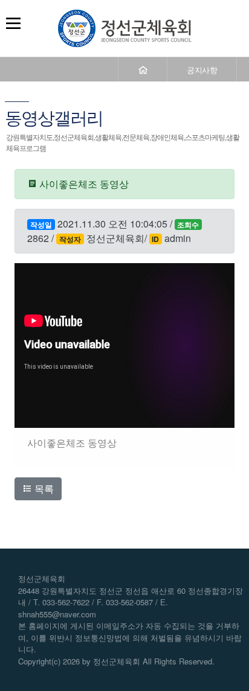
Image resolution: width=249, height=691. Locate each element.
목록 (43, 488)
